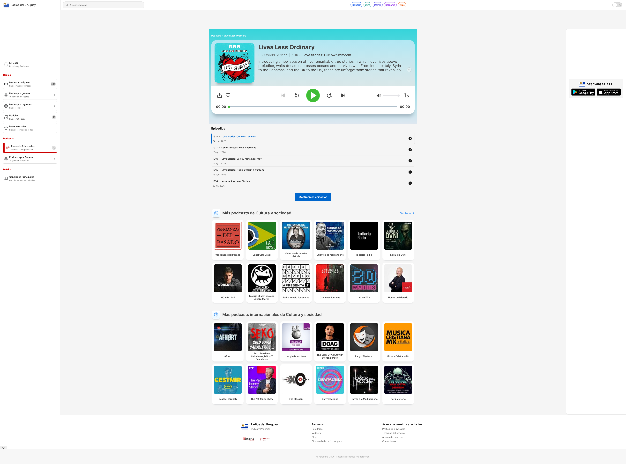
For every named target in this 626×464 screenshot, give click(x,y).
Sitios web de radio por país (327, 441)
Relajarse (390, 4)
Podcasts (216, 35)
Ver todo (405, 213)
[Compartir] (219, 95)
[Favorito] (228, 95)
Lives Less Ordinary (235, 35)
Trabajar (356, 4)
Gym (367, 4)
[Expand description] (409, 69)
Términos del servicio (393, 433)
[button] (379, 95)
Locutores (317, 429)
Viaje (402, 4)
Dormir (377, 4)
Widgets (316, 433)
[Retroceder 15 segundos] (296, 95)
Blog (314, 437)
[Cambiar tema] (617, 4)
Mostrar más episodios (313, 197)
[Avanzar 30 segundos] (329, 95)
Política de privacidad (393, 429)
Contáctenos (389, 441)
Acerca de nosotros (392, 437)
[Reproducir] (313, 95)
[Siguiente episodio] (342, 95)
